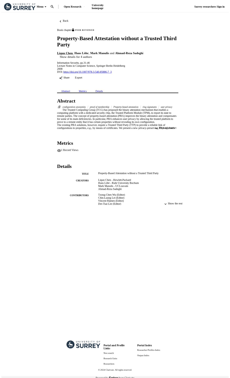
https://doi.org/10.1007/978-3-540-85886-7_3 (87, 71)
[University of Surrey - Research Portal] (19, 7)
